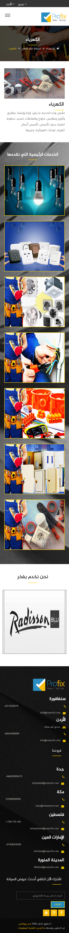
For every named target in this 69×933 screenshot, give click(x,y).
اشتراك (58, 904)
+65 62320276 (11, 706)
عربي (21, 4)
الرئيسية (50, 49)
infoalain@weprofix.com (46, 851)
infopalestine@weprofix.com (44, 829)
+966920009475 (14, 776)
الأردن (9, 4)
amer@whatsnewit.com (47, 806)
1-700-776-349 (13, 822)
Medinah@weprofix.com (46, 867)
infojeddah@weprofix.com (45, 783)
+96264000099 (11, 734)
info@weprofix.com (50, 713)
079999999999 (13, 799)
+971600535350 (13, 845)
